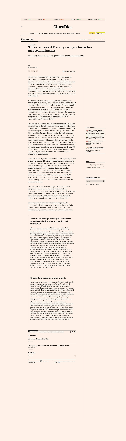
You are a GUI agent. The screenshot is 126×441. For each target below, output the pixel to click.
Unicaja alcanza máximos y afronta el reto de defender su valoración (94, 143)
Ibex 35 (25, 19)
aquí (59, 362)
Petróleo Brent (57, 19)
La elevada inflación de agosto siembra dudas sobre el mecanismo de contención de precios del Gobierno (95, 149)
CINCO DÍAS (30, 341)
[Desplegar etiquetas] (75, 356)
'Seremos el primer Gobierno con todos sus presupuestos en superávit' (49, 346)
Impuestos (90, 39)
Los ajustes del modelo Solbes (38, 339)
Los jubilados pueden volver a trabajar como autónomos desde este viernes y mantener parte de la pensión (95, 166)
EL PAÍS (77, 33)
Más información (31, 362)
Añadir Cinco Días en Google (70, 71)
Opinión (72, 33)
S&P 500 (40, 19)
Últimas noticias (66, 33)
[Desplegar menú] (22, 26)
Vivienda (81, 39)
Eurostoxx (92, 184)
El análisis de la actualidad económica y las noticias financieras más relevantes (47, 332)
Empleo (85, 39)
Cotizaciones (52, 33)
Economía (46, 33)
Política (95, 39)
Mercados (41, 33)
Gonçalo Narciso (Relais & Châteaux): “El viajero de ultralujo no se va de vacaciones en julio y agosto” (95, 132)
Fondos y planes (59, 33)
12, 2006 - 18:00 (32, 67)
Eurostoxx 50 (73, 19)
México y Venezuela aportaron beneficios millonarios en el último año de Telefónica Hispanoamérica (95, 137)
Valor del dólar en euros (92, 19)
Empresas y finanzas (34, 33)
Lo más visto (89, 161)
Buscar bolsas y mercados (93, 177)
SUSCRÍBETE (92, 33)
